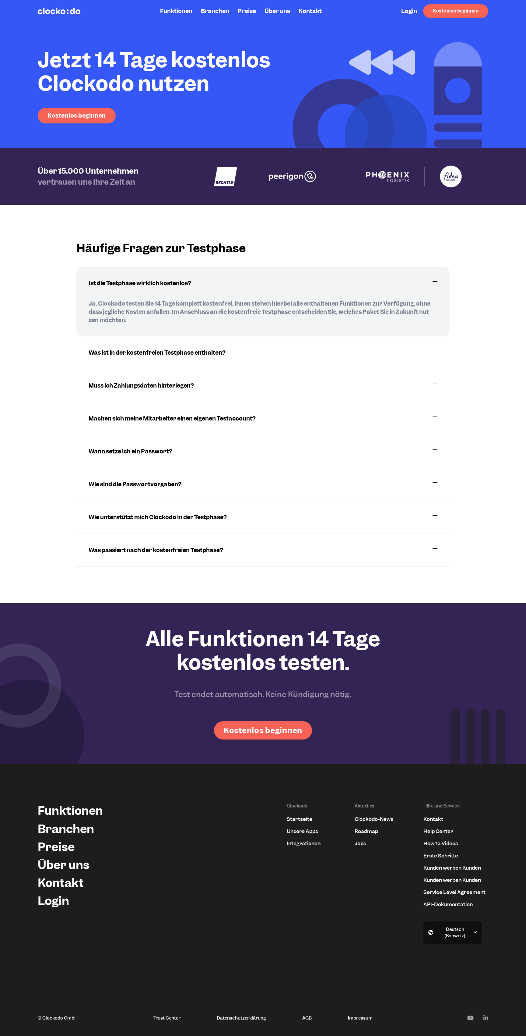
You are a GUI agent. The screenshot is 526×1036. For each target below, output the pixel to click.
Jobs (360, 843)
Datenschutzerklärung (241, 1018)
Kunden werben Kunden (452, 867)
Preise (247, 11)
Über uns (277, 11)
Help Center (438, 831)
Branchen (215, 11)
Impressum (360, 1018)
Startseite (299, 819)
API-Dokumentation (448, 904)
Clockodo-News (374, 819)
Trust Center (167, 1018)
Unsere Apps (302, 831)
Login (409, 11)
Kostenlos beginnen (456, 11)
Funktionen (176, 11)
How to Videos (440, 843)
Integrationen (304, 843)
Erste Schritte (440, 855)
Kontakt (310, 11)
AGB (307, 1018)
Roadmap (366, 831)
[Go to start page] (59, 11)
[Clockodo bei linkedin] (485, 1017)
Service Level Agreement (454, 892)
